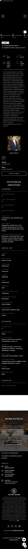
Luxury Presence (18, 530)
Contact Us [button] (14, 442)
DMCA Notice (14, 540)
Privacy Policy (21, 538)
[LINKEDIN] (15, 526)
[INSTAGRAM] (12, 526)
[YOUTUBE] (19, 526)
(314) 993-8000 (9, 476)
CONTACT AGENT (14, 173)
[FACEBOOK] (8, 526)
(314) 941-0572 (6, 164)
